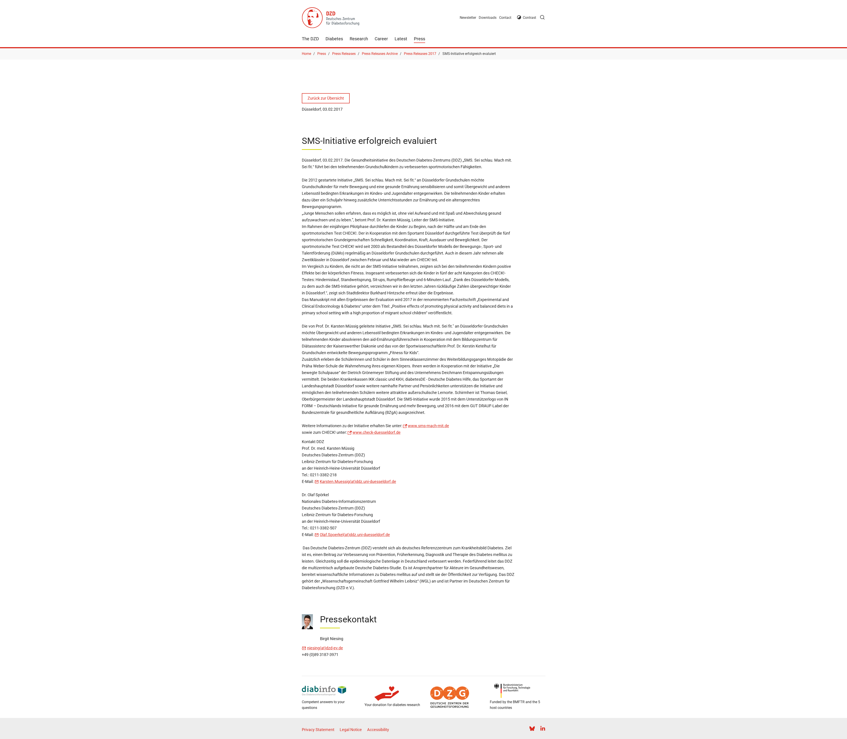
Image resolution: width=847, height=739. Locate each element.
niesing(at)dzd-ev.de (325, 648)
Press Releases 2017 (420, 54)
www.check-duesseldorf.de (377, 432)
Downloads (487, 17)
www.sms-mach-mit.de (428, 425)
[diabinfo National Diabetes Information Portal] (329, 690)
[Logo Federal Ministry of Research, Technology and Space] (517, 690)
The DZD (310, 38)
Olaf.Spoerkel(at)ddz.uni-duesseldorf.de (355, 534)
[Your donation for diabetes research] (392, 693)
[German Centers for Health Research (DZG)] (455, 697)
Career (381, 38)
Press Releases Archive (380, 54)
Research (359, 38)
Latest (401, 38)
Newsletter (468, 17)
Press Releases (344, 54)
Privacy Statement (318, 729)
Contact (505, 17)
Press (419, 38)
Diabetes (334, 38)
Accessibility (378, 729)
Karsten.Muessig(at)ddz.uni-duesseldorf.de (358, 481)
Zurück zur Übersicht (326, 98)
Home (306, 54)
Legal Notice (351, 729)
